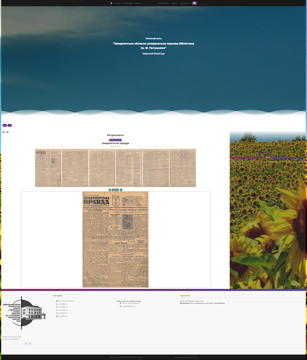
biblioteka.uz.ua (63, 316)
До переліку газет (115, 140)
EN (9, 125)
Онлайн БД (174, 3)
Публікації (137, 3)
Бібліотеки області (128, 3)
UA (4, 125)
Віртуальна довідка (163, 3)
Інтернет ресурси (184, 3)
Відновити (115, 190)
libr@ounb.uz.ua (63, 313)
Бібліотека (117, 3)
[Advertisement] (268, 144)
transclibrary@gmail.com (129, 306)
